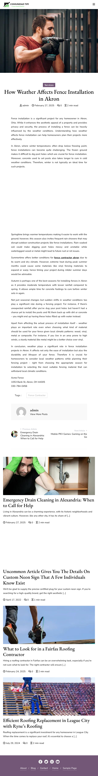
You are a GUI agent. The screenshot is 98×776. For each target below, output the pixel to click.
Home (55, 768)
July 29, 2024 (13, 743)
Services (49, 85)
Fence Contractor (37, 395)
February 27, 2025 (44, 105)
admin (25, 105)
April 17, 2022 (13, 599)
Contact (44, 768)
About (23, 768)
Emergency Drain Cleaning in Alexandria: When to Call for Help (48, 503)
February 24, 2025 (15, 671)
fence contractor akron (66, 257)
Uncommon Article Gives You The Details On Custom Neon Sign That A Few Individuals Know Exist (46, 577)
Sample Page (70, 768)
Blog (33, 768)
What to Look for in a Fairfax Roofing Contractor (39, 652)
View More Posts (39, 414)
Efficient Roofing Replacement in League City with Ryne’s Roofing (46, 723)
